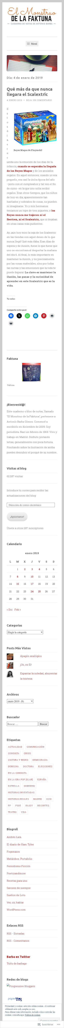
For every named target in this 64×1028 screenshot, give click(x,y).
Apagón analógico (31, 656)
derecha (13, 766)
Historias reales (18, 799)
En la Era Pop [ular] (20, 779)
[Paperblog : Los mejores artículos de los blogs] (15, 1000)
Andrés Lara (14, 837)
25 (39, 591)
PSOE (18, 805)
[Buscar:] (23, 724)
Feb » (17, 609)
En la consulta (17, 773)
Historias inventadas (21, 792)
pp (9, 805)
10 (32, 576)
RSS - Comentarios (18, 940)
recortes (43, 805)
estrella (13, 785)
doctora (28, 766)
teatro (12, 812)
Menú (33, 43)
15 (17, 583)
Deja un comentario (39, 100)
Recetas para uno (17, 880)
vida (23, 812)
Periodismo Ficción (18, 866)
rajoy (29, 805)
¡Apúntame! (17, 516)
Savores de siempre (19, 887)
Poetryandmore (16, 873)
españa (41, 779)
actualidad (15, 746)
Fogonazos (13, 851)
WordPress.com (16, 909)
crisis (27, 753)
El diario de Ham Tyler (20, 844)
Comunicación (35, 746)
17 (32, 583)
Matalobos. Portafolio (19, 858)
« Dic (9, 609)
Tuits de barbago (17, 963)
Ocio (49, 799)
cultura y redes (18, 759)
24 (32, 591)
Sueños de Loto (16, 895)
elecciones (45, 766)
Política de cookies (32, 1015)
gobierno (29, 785)
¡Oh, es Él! (26, 664)
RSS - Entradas (15, 933)
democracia (40, 759)
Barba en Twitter (18, 956)
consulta (13, 753)
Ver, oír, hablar (15, 902)
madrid (37, 799)
